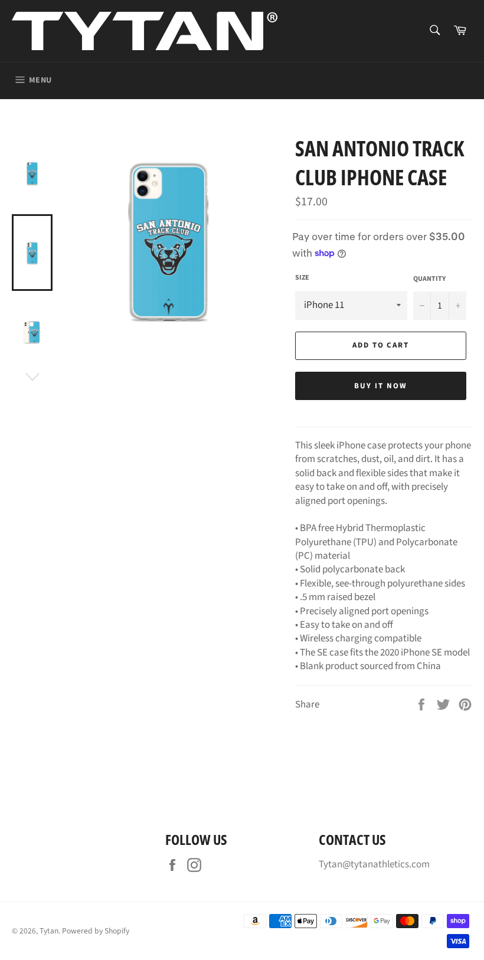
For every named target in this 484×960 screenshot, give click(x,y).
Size (302, 278)
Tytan (49, 930)
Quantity (429, 279)
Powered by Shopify (95, 930)
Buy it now (380, 386)
